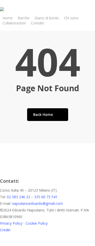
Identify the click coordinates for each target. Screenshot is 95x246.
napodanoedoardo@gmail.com (37, 203)
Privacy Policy (11, 223)
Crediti (5, 229)
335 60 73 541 (46, 196)
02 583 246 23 (18, 196)
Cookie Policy (37, 223)
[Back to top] (47, 242)
